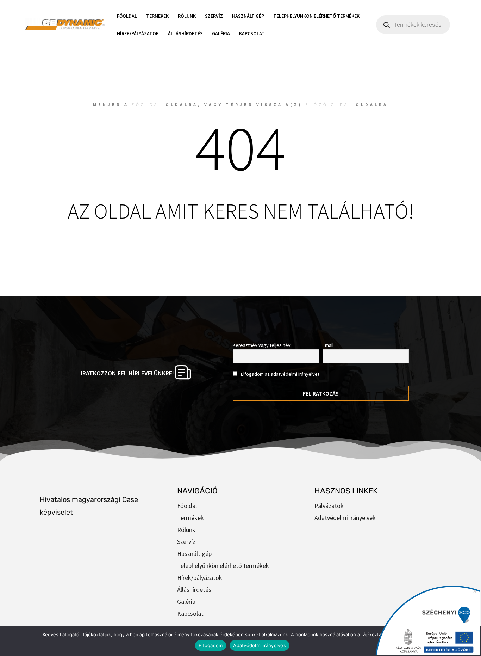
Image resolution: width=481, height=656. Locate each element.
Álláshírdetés (185, 33)
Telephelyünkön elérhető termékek (316, 16)
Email (328, 345)
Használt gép (248, 16)
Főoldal (127, 16)
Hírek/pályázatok (138, 33)
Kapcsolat (252, 33)
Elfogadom (211, 645)
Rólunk (187, 16)
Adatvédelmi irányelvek (345, 518)
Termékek (157, 16)
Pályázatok (329, 506)
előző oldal (329, 104)
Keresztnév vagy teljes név (262, 345)
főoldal (147, 104)
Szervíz (214, 16)
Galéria (221, 33)
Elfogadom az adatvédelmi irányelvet (279, 374)
